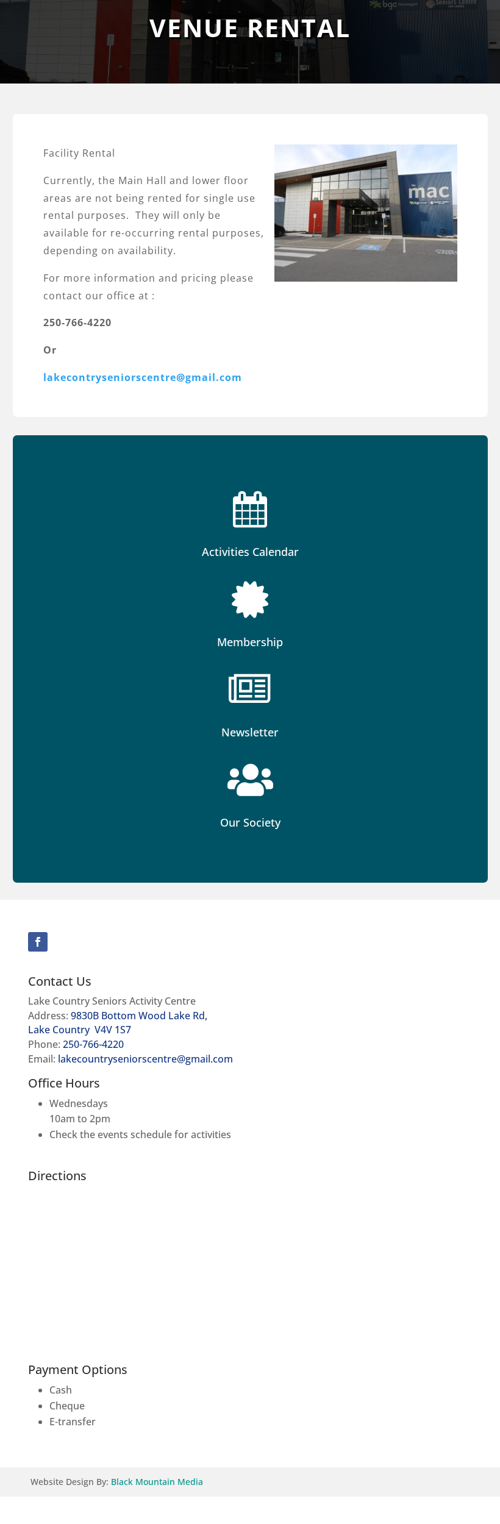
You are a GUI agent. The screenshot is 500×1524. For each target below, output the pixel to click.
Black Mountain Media (157, 1481)
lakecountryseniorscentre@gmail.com (145, 1059)
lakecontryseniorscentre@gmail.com (142, 377)
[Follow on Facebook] (38, 942)
